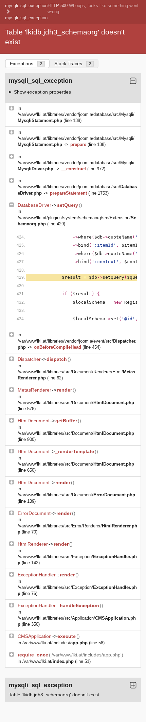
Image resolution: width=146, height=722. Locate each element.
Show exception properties (42, 92)
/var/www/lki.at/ (48, 661)
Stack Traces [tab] (72, 63)
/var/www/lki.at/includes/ (55, 642)
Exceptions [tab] (26, 63)
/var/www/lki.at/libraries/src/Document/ (76, 402)
